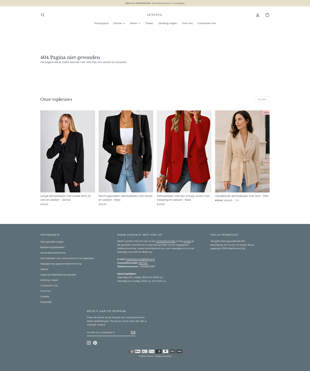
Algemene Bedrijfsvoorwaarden (58, 274)
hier (94, 62)
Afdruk (44, 269)
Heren (134, 23)
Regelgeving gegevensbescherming (60, 263)
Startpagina (101, 23)
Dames (118, 23)
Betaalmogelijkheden (52, 247)
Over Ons (45, 291)
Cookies (44, 296)
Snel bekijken (67, 188)
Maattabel (46, 302)
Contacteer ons (206, 23)
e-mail (187, 241)
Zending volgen (167, 23)
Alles (262, 99)
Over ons (187, 23)
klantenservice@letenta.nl (140, 259)
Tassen (149, 23)
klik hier (143, 262)
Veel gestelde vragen (52, 241)
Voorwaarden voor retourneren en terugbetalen (67, 258)
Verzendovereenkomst (53, 252)
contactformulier (166, 241)
